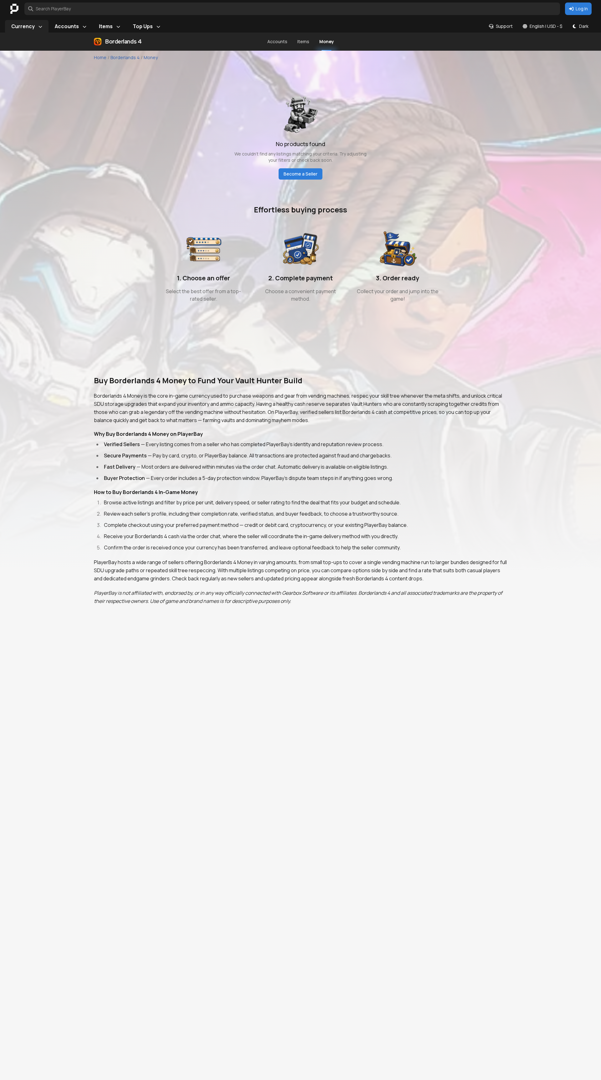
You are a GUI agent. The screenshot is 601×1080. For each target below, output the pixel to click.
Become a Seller (300, 174)
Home (100, 57)
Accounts (67, 26)
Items (106, 26)
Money (151, 57)
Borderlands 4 (125, 57)
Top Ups (143, 26)
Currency (23, 26)
